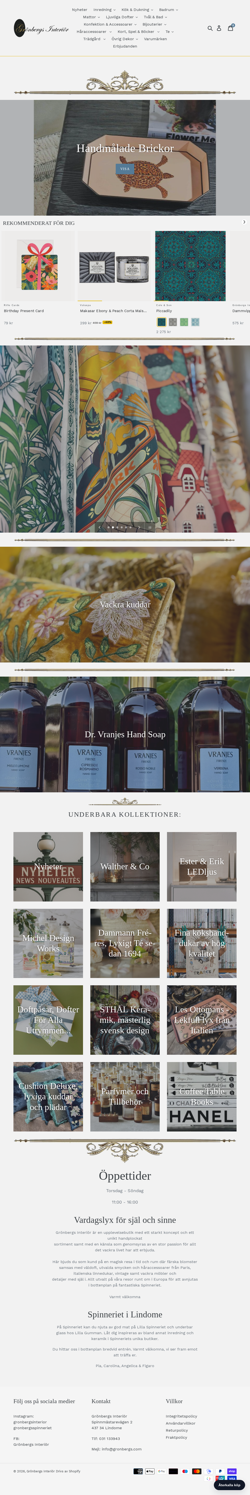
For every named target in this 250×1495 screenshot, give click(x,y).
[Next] (244, 222)
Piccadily (164, 311)
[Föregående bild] (99, 527)
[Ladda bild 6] (130, 527)
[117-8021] (162, 322)
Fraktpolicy (176, 1437)
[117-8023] (184, 322)
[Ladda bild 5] (126, 527)
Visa (124, 169)
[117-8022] (173, 322)
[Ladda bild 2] (113, 527)
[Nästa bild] (139, 527)
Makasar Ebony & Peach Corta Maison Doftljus (114, 311)
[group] (38, 281)
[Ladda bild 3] (117, 527)
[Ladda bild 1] (108, 527)
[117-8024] (195, 322)
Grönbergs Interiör (41, 1471)
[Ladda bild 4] (122, 527)
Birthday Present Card (24, 311)
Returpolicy (177, 1430)
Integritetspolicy (181, 1416)
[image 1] (38, 266)
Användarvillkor (181, 1423)
